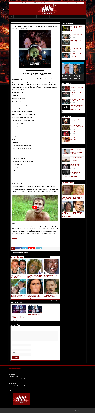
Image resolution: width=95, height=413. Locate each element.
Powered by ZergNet (55, 300)
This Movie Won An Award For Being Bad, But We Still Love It (67, 197)
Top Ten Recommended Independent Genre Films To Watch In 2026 (76, 94)
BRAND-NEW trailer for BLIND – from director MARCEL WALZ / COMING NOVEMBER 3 (18, 317)
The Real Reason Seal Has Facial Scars (50, 275)
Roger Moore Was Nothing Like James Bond (78, 214)
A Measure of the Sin (18, 252)
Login (10, 390)
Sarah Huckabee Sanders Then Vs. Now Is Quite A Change (33, 297)
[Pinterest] (71, 3)
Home (12, 21)
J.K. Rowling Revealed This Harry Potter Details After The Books (67, 214)
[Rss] (67, 3)
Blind (26, 252)
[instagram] (76, 3)
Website (13, 352)
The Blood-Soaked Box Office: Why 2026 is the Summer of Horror (76, 48)
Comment (14, 329)
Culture (51, 17)
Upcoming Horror (45, 2)
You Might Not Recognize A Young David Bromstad (51, 296)
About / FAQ (24, 2)
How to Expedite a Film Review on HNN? (17, 385)
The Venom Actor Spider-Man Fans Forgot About (77, 76)
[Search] (85, 3)
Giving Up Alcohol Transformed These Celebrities (16, 276)
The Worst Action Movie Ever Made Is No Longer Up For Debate (34, 276)
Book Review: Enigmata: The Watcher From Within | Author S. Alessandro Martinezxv (76, 126)
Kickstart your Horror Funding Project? (17, 378)
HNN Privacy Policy (13, 388)
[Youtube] (74, 3)
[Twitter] (70, 3)
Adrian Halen (15, 28)
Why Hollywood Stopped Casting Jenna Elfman (77, 197)
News (15, 17)
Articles (33, 17)
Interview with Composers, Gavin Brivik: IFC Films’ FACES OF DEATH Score (76, 159)
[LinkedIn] (73, 3)
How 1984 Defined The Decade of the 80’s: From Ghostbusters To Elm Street (77, 55)
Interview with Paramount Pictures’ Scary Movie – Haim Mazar (76, 165)
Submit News (37, 2)
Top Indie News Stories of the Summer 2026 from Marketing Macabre (76, 87)
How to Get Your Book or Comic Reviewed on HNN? (19, 381)
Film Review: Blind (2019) (34, 314)
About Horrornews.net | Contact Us (16, 371)
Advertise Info (12, 374)
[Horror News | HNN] (48, 9)
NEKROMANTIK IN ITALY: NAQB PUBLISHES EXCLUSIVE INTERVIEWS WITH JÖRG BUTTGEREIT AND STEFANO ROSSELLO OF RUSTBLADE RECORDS (73, 173)
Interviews (39, 17)
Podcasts (46, 17)
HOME (11, 16)
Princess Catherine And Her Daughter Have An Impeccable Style (18, 297)
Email (13, 347)
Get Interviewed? (12, 383)
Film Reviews (21, 17)
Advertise (31, 2)
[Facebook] (77, 411)
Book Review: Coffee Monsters (76, 131)
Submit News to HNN (13, 376)
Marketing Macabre (54, 2)
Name (13, 343)
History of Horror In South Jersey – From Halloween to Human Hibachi (76, 42)
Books (28, 17)
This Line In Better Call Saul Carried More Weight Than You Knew (66, 77)
